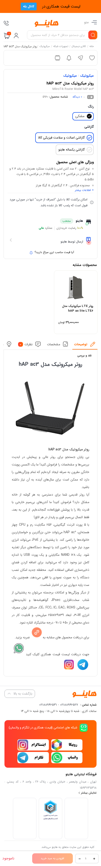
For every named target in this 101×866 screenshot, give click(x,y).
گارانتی (89, 126)
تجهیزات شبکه (60, 46)
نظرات (26, 344)
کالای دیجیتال (79, 46)
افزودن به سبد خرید (52, 858)
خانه (91, 46)
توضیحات (80, 344)
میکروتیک (44, 46)
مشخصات (53, 344)
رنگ (91, 106)
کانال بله (28, 6)
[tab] (84, 345)
